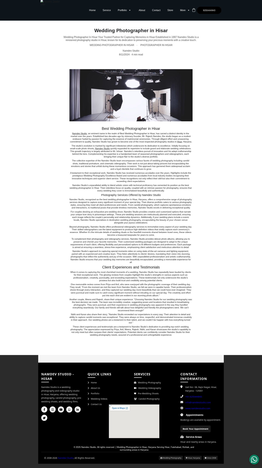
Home (92, 10)
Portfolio (122, 10)
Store (170, 10)
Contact (156, 10)
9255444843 (209, 10)
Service (107, 10)
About (142, 10)
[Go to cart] (194, 10)
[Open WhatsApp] (254, 459)
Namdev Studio (102, 148)
